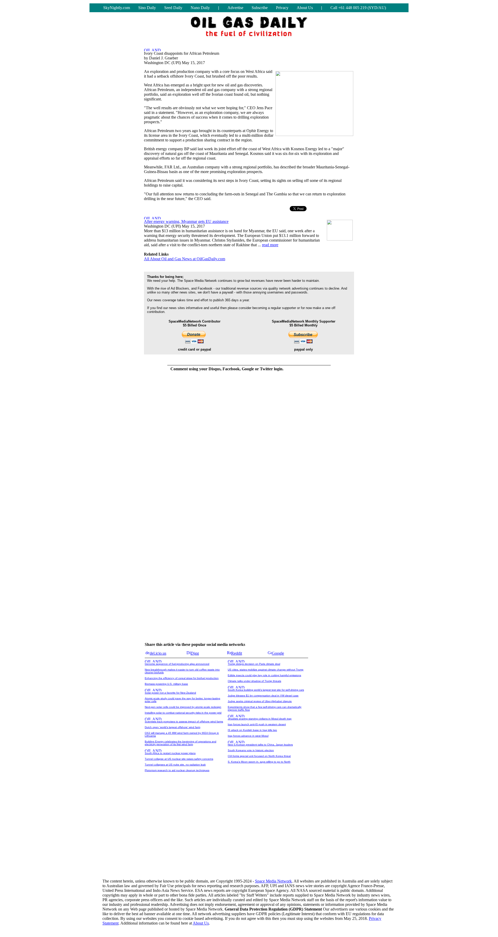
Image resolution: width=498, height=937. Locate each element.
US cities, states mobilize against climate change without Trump (265, 669)
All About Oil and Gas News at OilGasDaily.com (184, 259)
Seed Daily (173, 7)
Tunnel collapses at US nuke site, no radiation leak (175, 764)
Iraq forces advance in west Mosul (248, 735)
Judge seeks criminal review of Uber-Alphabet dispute (260, 701)
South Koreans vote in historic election (251, 750)
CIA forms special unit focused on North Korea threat (259, 756)
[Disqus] (227, 441)
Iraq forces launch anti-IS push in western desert (257, 724)
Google (278, 653)
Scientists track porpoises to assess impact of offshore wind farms (184, 721)
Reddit (236, 653)
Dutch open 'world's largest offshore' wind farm (172, 727)
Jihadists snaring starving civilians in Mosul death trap (260, 718)
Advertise (235, 7)
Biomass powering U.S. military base (166, 683)
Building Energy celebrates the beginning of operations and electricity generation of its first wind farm (180, 743)
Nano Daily (200, 7)
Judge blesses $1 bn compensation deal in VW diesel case (263, 695)
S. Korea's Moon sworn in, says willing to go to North (259, 761)
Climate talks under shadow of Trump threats (254, 681)
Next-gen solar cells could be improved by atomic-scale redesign (183, 707)
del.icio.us (158, 653)
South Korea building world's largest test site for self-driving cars (266, 689)
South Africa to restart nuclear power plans (170, 753)
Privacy (282, 7)
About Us (305, 7)
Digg (195, 653)
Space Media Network (273, 881)
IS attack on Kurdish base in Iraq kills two (252, 730)
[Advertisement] (249, 834)
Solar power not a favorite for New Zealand (170, 692)
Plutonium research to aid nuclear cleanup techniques (177, 770)
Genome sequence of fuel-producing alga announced (177, 663)
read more (270, 245)
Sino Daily (147, 7)
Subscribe (260, 7)
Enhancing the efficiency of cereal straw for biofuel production (182, 678)
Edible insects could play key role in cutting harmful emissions (264, 675)
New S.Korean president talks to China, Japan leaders (260, 744)
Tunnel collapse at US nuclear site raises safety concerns (179, 758)
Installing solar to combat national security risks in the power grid (183, 712)
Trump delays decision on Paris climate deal (254, 663)
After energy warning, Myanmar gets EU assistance (186, 221)
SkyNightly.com (116, 7)
